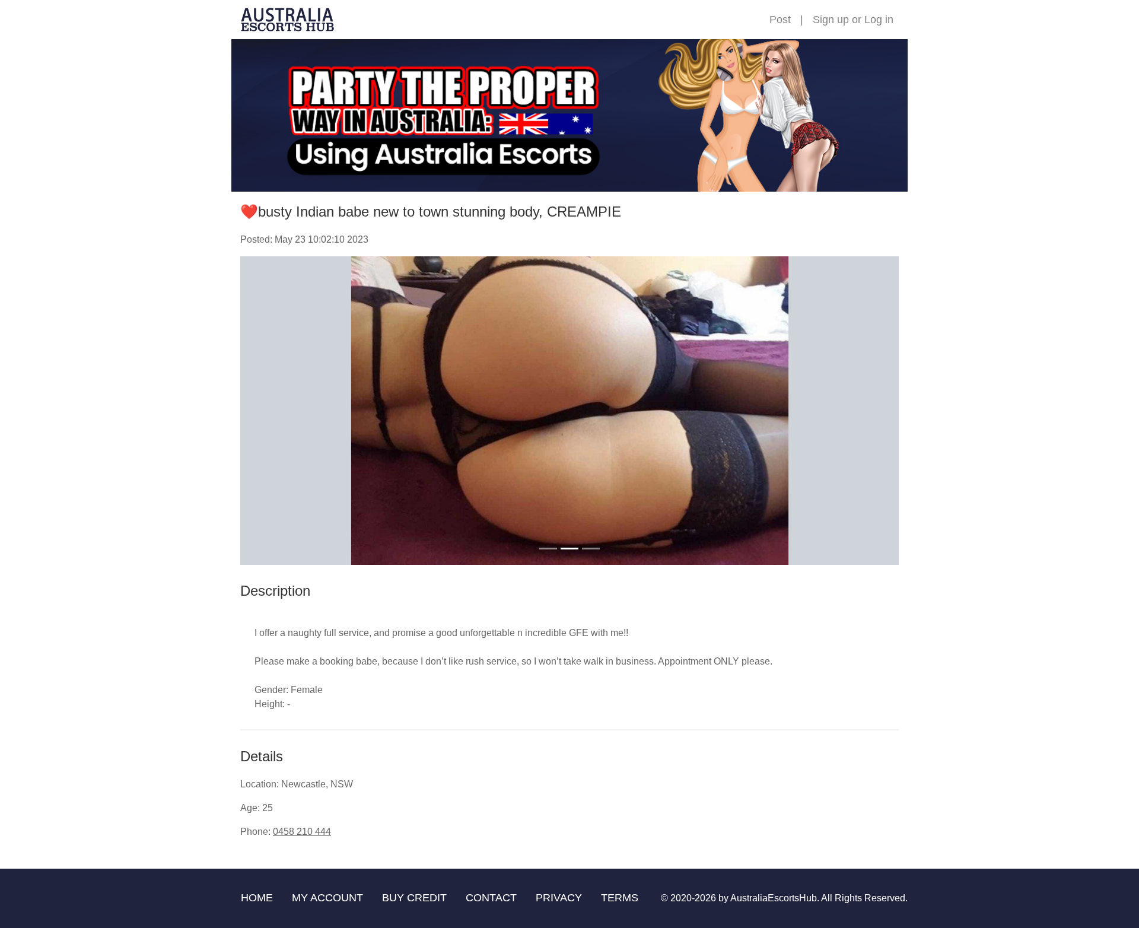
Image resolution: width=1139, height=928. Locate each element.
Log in (878, 20)
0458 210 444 (302, 832)
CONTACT (491, 898)
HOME (257, 898)
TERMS (619, 898)
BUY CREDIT (414, 898)
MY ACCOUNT (327, 898)
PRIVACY (559, 898)
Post (780, 20)
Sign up (831, 20)
